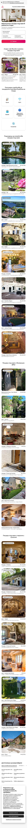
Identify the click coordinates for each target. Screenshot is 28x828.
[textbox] (7, 37)
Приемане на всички (13, 812)
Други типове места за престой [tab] (9, 765)
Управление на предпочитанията (13, 819)
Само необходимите (13, 816)
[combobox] (13, 33)
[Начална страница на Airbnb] (3, 7)
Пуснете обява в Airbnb (18, 6)
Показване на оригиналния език (16, 3)
